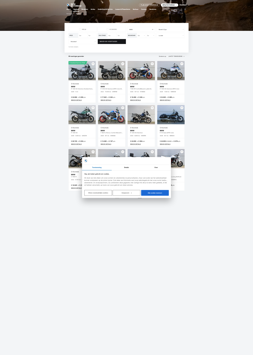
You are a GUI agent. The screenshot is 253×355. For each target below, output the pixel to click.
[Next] (87, 78)
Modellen (84, 9)
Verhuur (135, 9)
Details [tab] (126, 167)
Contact (144, 9)
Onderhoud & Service (105, 9)
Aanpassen (125, 193)
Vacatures (152, 9)
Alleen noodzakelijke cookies (98, 193)
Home (69, 9)
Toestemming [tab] (96, 167)
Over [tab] (156, 167)
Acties (93, 9)
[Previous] (77, 78)
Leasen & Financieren (122, 9)
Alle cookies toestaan (155, 193)
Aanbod (76, 9)
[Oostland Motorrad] (185, 9)
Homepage (70, 14)
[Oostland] (74, 5)
